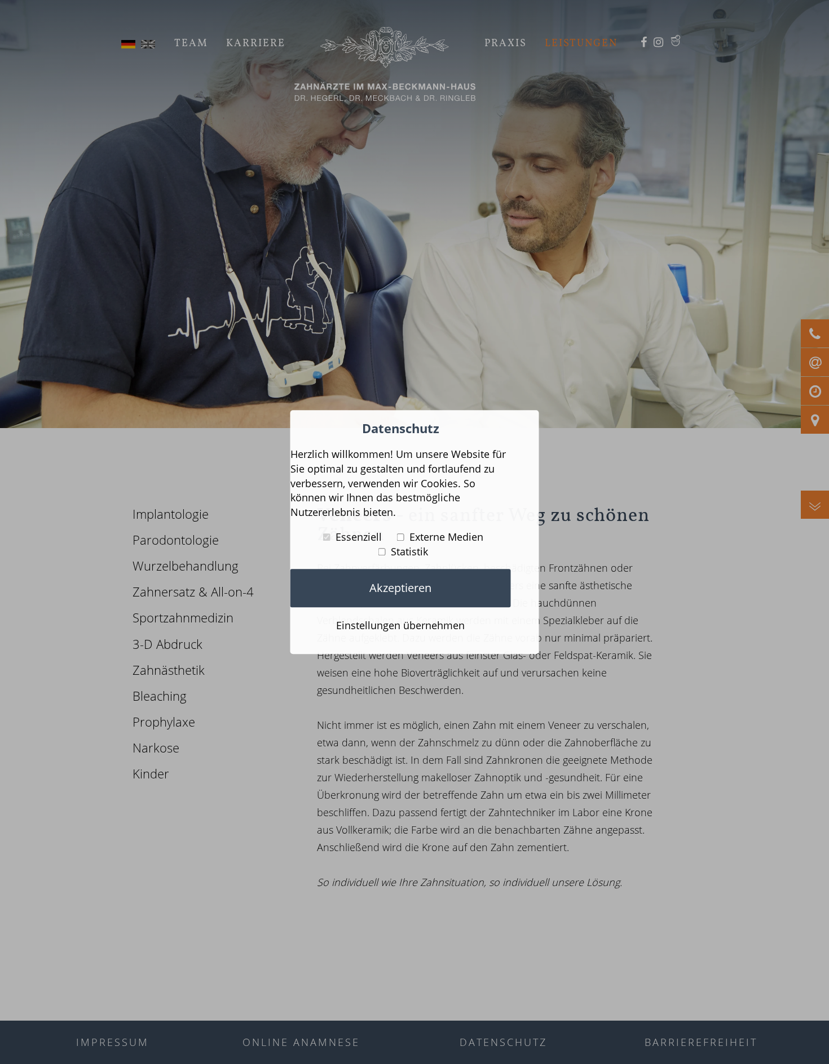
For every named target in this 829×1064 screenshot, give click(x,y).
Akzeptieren (400, 587)
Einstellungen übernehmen (400, 626)
